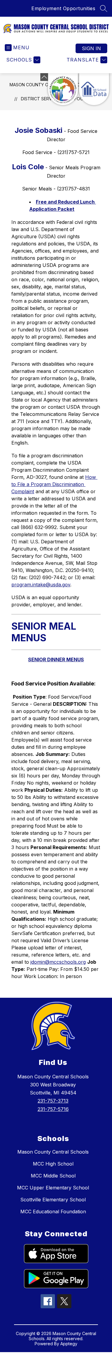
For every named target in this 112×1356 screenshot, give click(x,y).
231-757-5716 (53, 1109)
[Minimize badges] (44, 77)
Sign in (91, 48)
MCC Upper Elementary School (53, 1188)
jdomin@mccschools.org (58, 962)
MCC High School (53, 1164)
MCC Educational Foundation (53, 1211)
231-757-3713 (53, 1101)
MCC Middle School (53, 1176)
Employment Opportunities (63, 8)
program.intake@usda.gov (40, 585)
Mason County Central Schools (53, 1152)
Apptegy (68, 1343)
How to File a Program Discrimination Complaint (54, 484)
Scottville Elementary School (53, 1200)
